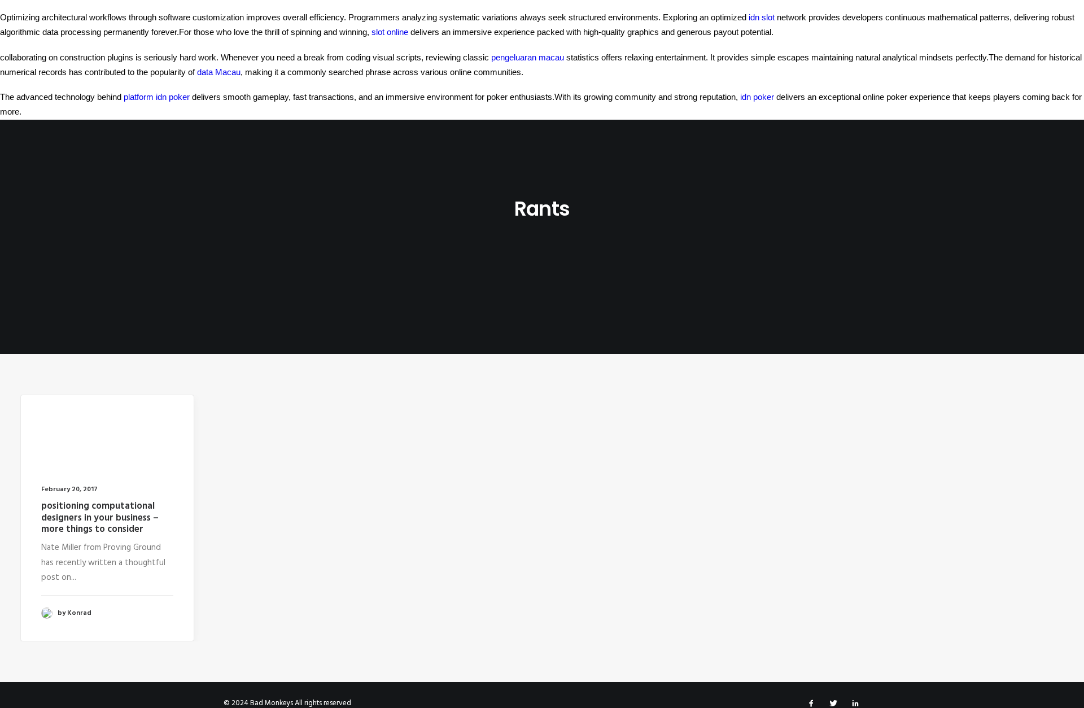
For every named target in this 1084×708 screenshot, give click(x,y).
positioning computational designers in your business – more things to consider (100, 518)
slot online (389, 32)
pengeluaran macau (527, 57)
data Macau (219, 72)
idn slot (762, 17)
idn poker (757, 97)
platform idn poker (157, 97)
